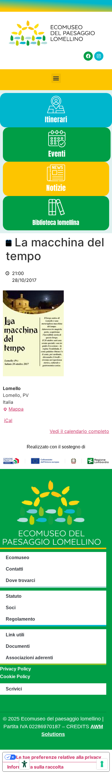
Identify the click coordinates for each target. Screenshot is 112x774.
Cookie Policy (15, 676)
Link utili (15, 634)
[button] (56, 78)
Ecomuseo (17, 557)
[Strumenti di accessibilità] (24, 764)
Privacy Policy (15, 668)
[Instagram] (98, 56)
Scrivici (14, 688)
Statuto (14, 596)
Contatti (14, 569)
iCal (8, 420)
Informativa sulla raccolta (35, 767)
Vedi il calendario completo (79, 431)
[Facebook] (88, 56)
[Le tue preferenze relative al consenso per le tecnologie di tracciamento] (101, 764)
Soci (11, 607)
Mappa (13, 408)
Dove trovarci (20, 580)
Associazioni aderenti (29, 657)
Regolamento (20, 619)
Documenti (18, 646)
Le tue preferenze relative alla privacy (58, 757)
